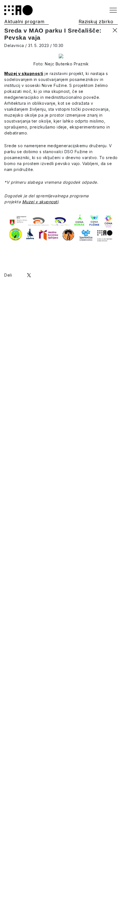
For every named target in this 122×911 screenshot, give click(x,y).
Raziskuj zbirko (96, 21)
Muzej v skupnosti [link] (40, 201)
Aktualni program (24, 21)
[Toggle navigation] (113, 10)
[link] (23, 73)
